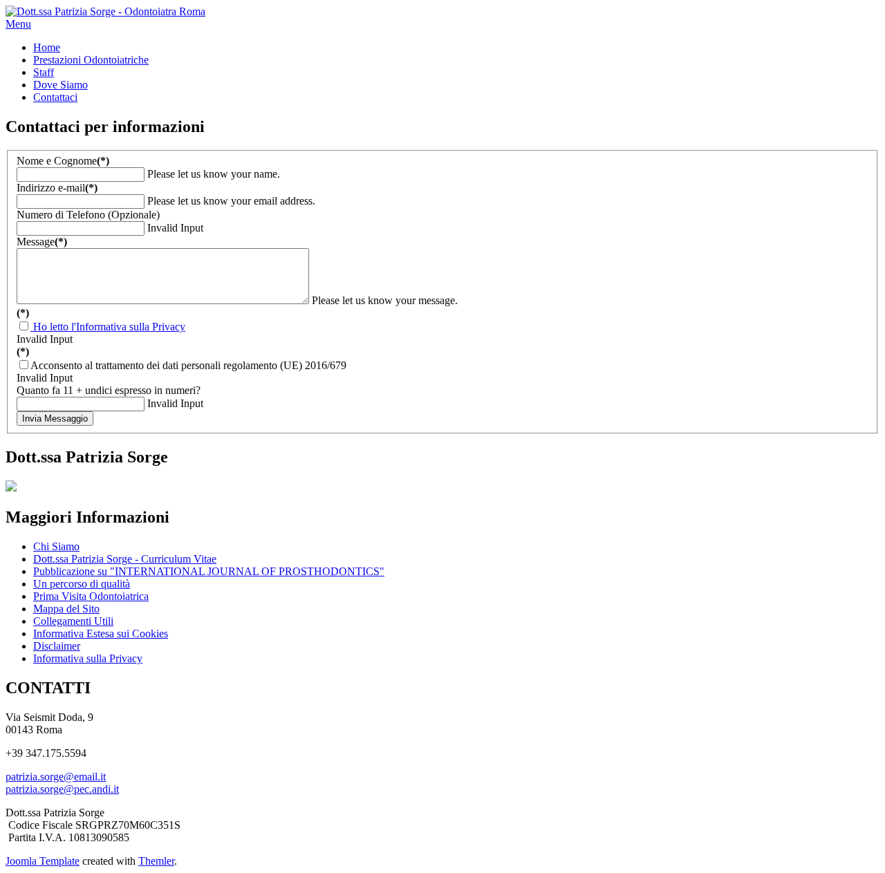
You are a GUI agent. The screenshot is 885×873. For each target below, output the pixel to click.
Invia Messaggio (55, 418)
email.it (90, 776)
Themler (156, 861)
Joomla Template (43, 861)
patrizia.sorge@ (40, 776)
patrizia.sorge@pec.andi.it (62, 789)
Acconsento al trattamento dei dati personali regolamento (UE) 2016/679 (188, 365)
